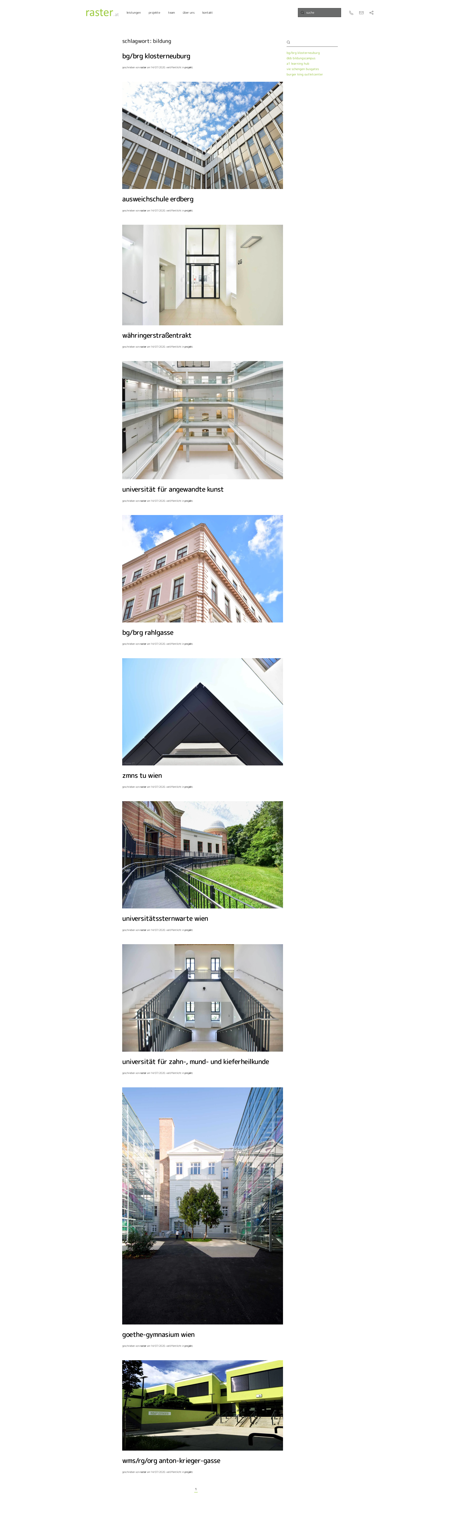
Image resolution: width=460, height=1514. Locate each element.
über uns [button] (188, 12)
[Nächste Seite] (209, 1489)
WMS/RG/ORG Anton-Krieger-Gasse (171, 1460)
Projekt (188, 67)
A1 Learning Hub (298, 63)
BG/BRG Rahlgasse (147, 632)
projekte (154, 12)
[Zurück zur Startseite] (102, 13)
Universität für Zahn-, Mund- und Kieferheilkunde (195, 1061)
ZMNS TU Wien (142, 775)
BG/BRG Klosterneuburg (156, 56)
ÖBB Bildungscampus (301, 58)
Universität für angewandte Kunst (173, 489)
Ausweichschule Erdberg (157, 199)
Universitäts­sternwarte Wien (165, 918)
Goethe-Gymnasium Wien (158, 1334)
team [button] (171, 12)
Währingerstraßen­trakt (157, 335)
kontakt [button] (207, 12)
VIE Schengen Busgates (303, 69)
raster (143, 67)
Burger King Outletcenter (305, 74)
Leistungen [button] (133, 12)
